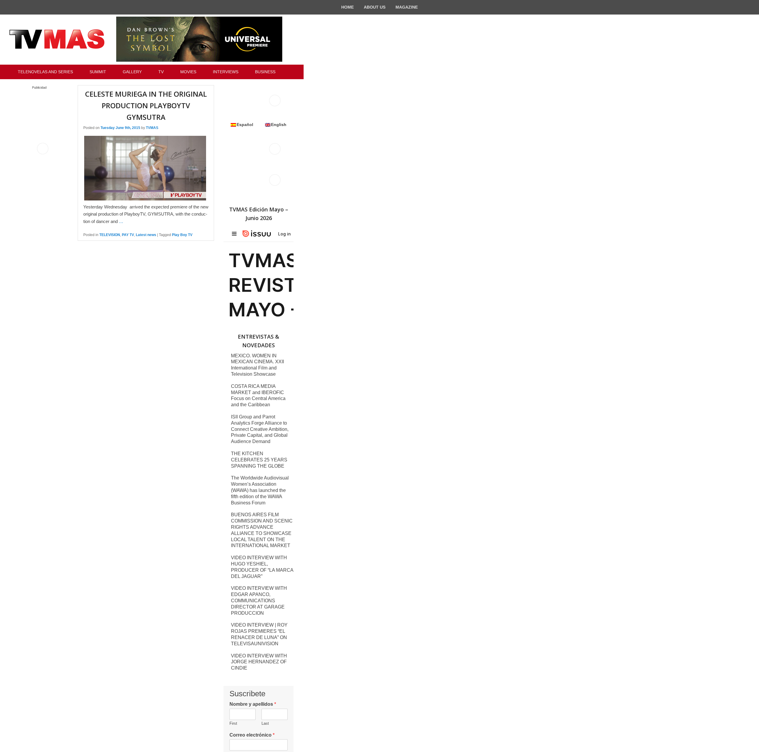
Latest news (146, 235)
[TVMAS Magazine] (56, 39)
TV (161, 71)
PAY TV (128, 235)
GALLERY (132, 71)
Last (265, 723)
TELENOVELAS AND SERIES (45, 71)
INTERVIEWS (225, 71)
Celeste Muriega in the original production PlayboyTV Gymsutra (146, 105)
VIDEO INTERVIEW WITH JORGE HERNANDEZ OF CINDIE (259, 662)
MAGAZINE (407, 7)
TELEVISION (109, 235)
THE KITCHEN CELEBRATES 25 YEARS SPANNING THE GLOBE (259, 460)
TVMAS (152, 128)
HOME (347, 7)
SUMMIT (98, 71)
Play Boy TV (182, 235)
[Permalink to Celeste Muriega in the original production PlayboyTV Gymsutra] (145, 199)
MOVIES (188, 71)
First (233, 723)
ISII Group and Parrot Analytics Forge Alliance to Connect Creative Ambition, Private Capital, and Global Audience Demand (259, 429)
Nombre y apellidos (252, 704)
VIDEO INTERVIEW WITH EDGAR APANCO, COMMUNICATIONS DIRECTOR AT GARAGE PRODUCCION (259, 600)
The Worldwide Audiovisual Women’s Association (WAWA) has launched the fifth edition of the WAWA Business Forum (260, 490)
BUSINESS (265, 71)
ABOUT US (374, 7)
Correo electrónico (252, 734)
